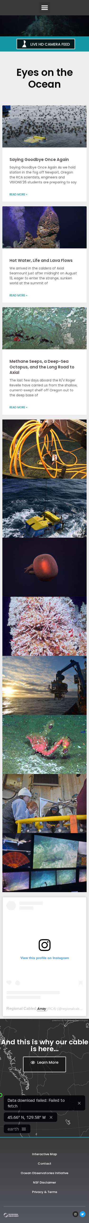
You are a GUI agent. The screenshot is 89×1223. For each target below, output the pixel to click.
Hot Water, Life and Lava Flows (41, 260)
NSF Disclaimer (44, 1182)
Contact (44, 1163)
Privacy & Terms (44, 1192)
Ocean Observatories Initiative (44, 1173)
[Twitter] (82, 1214)
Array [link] (41, 1008)
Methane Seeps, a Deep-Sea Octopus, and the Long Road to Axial (41, 367)
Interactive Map (44, 1154)
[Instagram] (75, 1214)
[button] (44, 7)
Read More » (18, 194)
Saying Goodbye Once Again (39, 159)
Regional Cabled (21, 1009)
